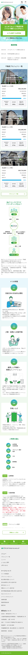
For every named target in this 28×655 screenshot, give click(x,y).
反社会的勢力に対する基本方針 (8, 582)
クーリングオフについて (7, 596)
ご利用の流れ (23, 542)
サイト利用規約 (5, 573)
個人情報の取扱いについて (7, 579)
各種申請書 (4, 599)
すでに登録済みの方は (14, 38)
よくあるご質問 (5, 562)
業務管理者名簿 (5, 602)
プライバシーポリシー (6, 576)
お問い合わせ (4, 565)
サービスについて (14, 542)
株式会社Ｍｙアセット (11, 613)
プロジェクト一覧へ (17, 194)
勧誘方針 (3, 605)
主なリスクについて (6, 593)
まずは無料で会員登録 (14, 33)
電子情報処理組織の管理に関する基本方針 (11, 591)
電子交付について (5, 585)
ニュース (3, 559)
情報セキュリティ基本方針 (7, 588)
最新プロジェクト (4, 542)
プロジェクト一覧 (5, 556)
